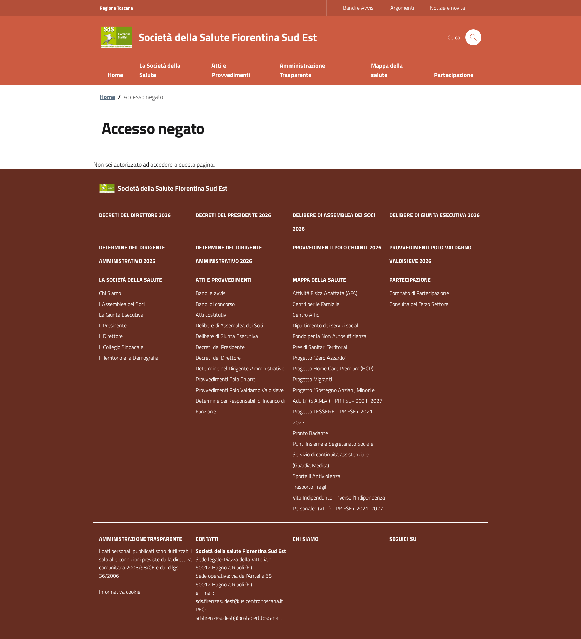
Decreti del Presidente (220, 347)
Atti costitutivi (211, 315)
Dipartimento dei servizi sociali (326, 325)
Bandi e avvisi (211, 293)
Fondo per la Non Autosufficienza (329, 336)
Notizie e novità (447, 8)
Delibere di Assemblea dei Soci (229, 325)
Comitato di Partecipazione (419, 293)
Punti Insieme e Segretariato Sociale (333, 444)
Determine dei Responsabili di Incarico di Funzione (240, 406)
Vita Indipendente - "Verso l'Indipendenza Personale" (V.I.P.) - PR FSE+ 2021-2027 (339, 502)
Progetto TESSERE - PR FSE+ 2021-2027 (334, 416)
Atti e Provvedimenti (224, 280)
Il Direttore (111, 336)
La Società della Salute (130, 280)
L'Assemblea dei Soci (122, 304)
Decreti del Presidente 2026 (233, 215)
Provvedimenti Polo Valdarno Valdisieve (240, 390)
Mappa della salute (319, 280)
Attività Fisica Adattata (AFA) (325, 293)
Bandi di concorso (215, 304)
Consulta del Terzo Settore (418, 304)
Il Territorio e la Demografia (128, 358)
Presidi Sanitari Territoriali (320, 347)
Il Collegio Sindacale (121, 347)
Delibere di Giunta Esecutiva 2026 (434, 215)
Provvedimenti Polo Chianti (226, 379)
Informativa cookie (119, 592)
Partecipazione (410, 280)
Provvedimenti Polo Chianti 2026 (337, 247)
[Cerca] (473, 37)
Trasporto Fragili (310, 487)
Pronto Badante (310, 433)
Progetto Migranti (312, 379)
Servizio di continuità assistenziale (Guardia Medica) (331, 459)
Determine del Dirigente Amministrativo (240, 368)
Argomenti (402, 8)
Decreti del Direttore (218, 358)
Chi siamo (305, 539)
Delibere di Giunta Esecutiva (227, 336)
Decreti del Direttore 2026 (135, 215)
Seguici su (402, 539)
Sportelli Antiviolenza (316, 476)
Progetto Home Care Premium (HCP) (333, 368)
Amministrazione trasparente (140, 539)
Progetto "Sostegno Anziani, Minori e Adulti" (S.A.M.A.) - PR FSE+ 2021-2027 (337, 395)
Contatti (207, 539)
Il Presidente (113, 325)
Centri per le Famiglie (316, 304)
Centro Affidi (306, 315)
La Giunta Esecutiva (121, 315)
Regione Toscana (116, 7)
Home (107, 97)
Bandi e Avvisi (358, 8)
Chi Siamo (110, 293)
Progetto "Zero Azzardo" (320, 358)
